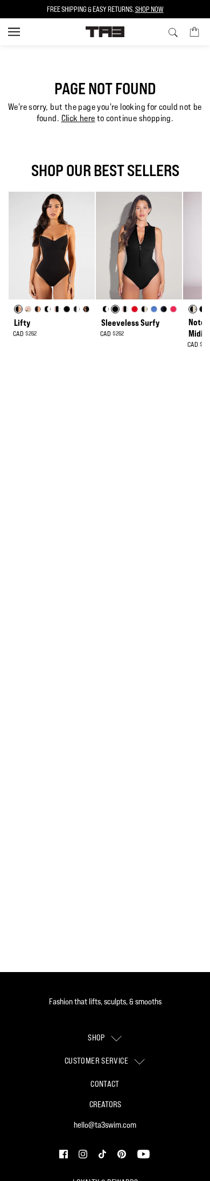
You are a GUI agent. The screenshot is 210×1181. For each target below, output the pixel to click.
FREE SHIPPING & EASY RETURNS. (105, 9)
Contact (105, 1083)
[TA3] (105, 31)
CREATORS (105, 1104)
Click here (78, 118)
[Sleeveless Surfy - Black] (139, 245)
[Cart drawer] (194, 31)
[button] (64, 1153)
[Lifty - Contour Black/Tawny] (52, 245)
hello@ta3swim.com (105, 1124)
